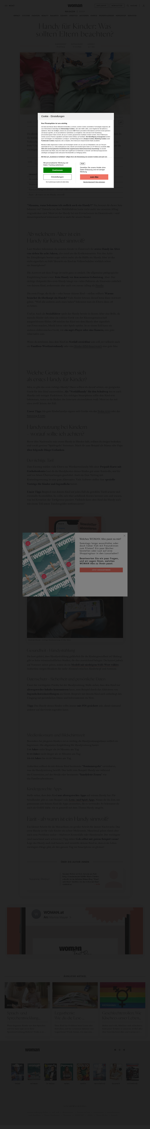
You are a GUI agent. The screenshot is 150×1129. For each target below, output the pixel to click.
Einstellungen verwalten (57, 177)
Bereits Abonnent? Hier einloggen (94, 182)
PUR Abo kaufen (94, 177)
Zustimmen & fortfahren (57, 170)
